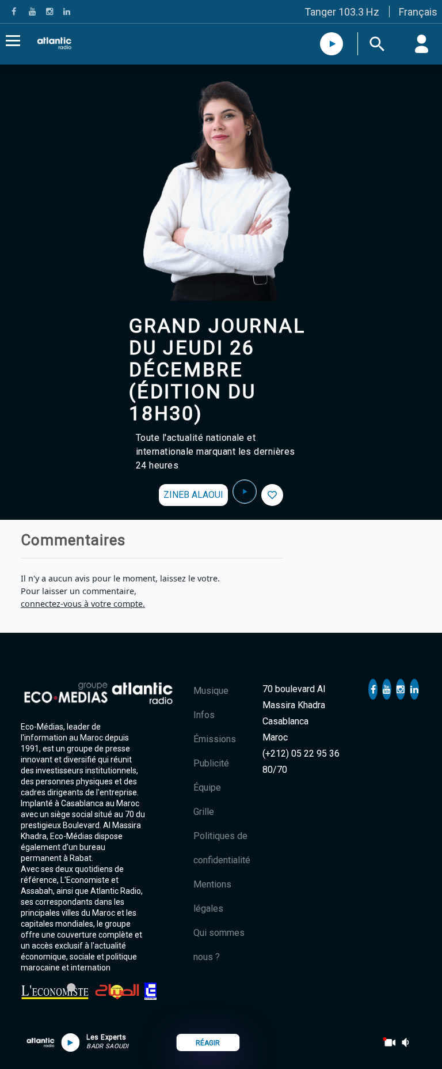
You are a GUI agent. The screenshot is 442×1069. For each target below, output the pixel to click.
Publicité (211, 763)
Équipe (207, 787)
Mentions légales (212, 896)
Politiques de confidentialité (221, 848)
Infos (204, 714)
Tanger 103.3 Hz (341, 12)
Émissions (214, 739)
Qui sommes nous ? (219, 944)
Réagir (208, 1043)
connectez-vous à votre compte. (83, 603)
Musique (210, 690)
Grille (203, 811)
